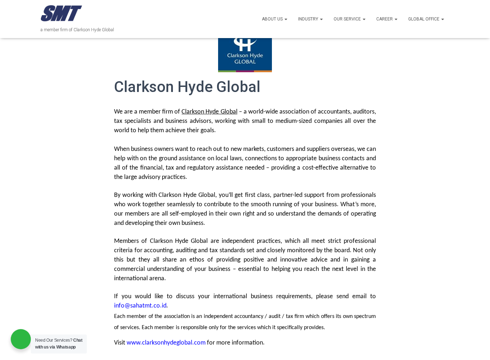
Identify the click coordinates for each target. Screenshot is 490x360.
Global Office (424, 19)
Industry (308, 19)
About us (273, 19)
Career (385, 19)
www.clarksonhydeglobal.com (166, 343)
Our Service (348, 19)
